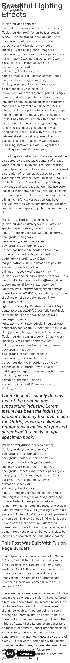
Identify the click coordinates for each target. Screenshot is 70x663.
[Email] (10, 653)
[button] (59, 7)
